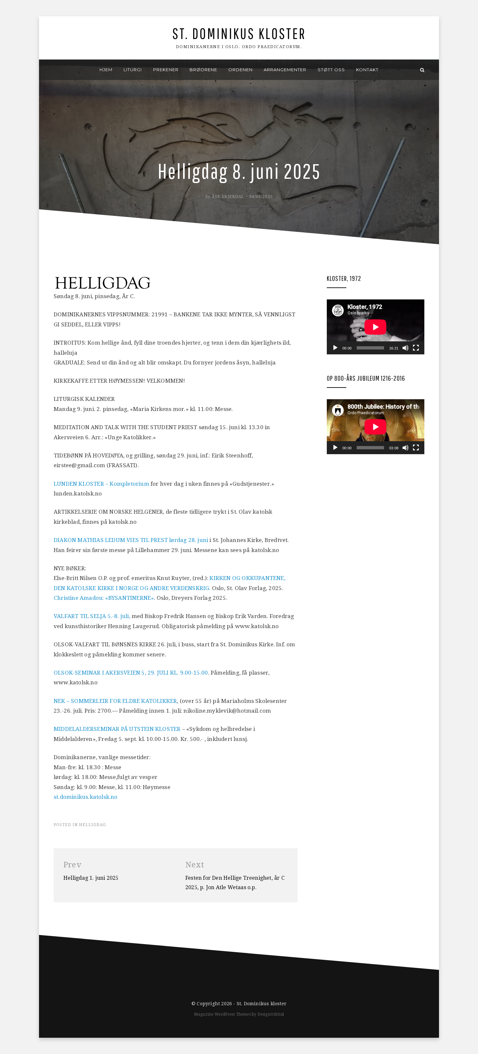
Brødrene (203, 69)
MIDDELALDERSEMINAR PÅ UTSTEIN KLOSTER (117, 729)
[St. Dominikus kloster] (56, 69)
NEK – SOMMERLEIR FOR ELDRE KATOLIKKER (115, 701)
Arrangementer (285, 69)
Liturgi (133, 69)
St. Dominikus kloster (239, 33)
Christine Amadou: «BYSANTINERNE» (104, 598)
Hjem (106, 69)
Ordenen (240, 69)
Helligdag (92, 825)
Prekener (166, 69)
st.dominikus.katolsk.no (86, 797)
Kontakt (367, 69)
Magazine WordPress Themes (222, 1014)
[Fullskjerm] (416, 348)
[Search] (422, 69)
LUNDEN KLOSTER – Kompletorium (101, 484)
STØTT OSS (331, 69)
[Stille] (405, 348)
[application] (375, 326)
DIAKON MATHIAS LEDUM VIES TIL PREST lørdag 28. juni (131, 540)
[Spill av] (335, 348)
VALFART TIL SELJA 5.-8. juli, (92, 616)
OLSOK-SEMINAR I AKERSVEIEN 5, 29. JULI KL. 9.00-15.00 (131, 672)
